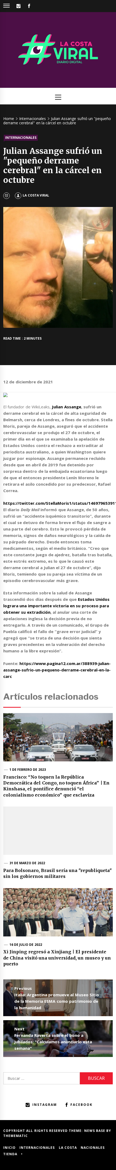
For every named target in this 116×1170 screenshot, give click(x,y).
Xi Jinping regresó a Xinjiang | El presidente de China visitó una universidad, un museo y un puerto (57, 957)
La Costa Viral (36, 195)
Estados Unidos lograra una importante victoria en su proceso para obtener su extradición (56, 606)
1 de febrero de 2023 (27, 769)
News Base (95, 1130)
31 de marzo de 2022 (27, 863)
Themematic (15, 1135)
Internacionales (20, 137)
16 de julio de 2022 (25, 944)
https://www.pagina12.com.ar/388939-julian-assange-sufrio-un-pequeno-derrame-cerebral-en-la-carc (57, 670)
